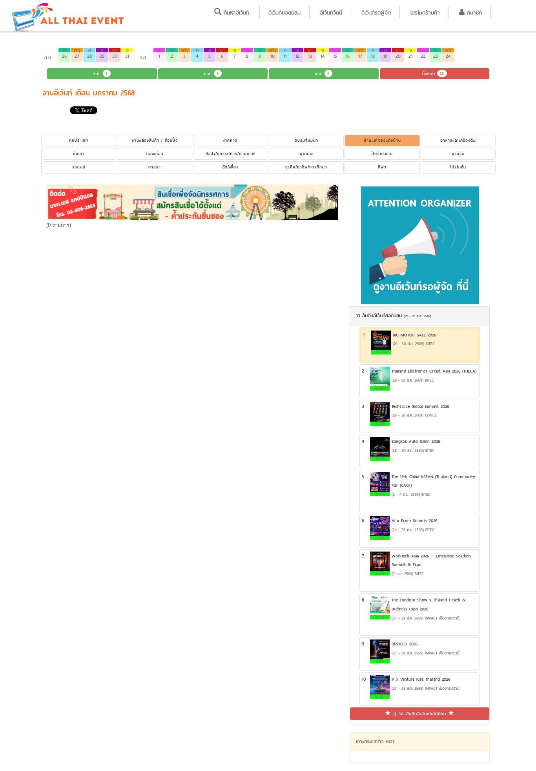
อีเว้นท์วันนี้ (331, 12)
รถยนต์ (79, 167)
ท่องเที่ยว (154, 153)
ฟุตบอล (306, 153)
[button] (64, 55)
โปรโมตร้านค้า (425, 12)
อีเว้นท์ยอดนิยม (284, 12)
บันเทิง (79, 153)
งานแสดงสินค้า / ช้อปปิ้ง (155, 140)
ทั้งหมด (433, 73)
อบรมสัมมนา (306, 140)
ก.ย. (211, 73)
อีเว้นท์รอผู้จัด (376, 12)
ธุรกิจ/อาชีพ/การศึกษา (306, 167)
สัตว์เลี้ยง (230, 167)
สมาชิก (473, 12)
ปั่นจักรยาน (382, 153)
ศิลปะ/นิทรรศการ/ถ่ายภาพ (230, 153)
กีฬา (382, 167)
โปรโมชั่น (458, 167)
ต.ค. (322, 73)
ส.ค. (100, 73)
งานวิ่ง (458, 153)
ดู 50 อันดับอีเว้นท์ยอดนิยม (419, 713)
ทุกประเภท (78, 140)
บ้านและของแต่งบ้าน (382, 140)
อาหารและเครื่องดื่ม (458, 140)
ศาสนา (154, 167)
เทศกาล (230, 140)
